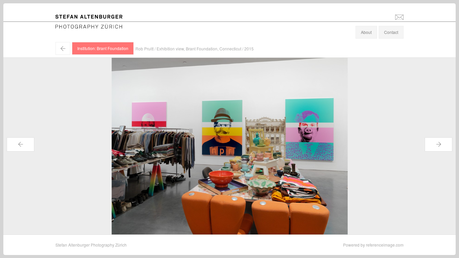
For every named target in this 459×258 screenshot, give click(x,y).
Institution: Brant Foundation (102, 48)
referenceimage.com (385, 245)
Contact (391, 32)
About (366, 32)
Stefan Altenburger (93, 18)
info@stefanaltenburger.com (399, 16)
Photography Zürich (73, 25)
